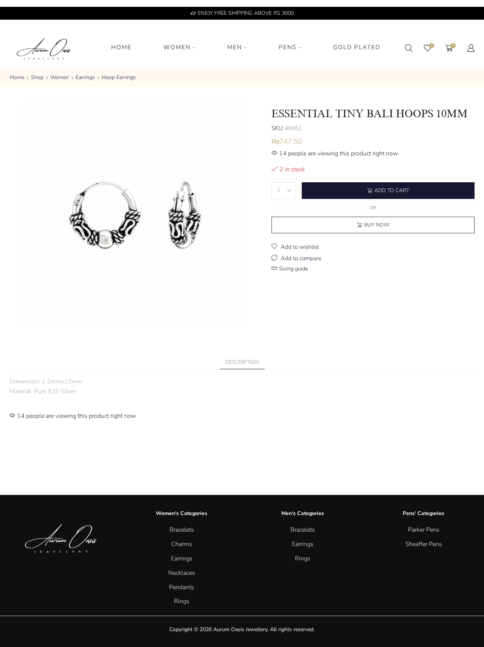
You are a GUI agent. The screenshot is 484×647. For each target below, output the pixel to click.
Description (242, 362)
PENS (287, 47)
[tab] (242, 362)
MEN (234, 47)
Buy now (376, 224)
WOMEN (177, 47)
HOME (121, 47)
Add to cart (391, 190)
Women (59, 77)
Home (17, 77)
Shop (37, 77)
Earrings (85, 77)
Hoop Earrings (119, 77)
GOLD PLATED (356, 47)
